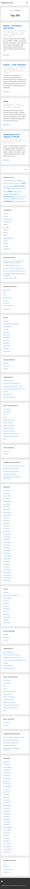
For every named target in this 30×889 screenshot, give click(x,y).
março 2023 (5, 493)
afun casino (5, 466)
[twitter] (2, 881)
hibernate (16, 188)
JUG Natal (5, 391)
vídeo (20, 201)
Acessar (5, 864)
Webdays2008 (23, 201)
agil (4, 180)
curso (8, 183)
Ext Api (4, 417)
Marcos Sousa (6, 334)
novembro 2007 (6, 577)
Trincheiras (5, 368)
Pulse (5, 101)
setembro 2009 (6, 542)
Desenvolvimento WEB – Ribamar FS (11, 323)
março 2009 (5, 547)
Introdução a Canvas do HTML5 (10, 278)
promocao (24, 196)
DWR (24, 183)
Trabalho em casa (21, 198)
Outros (4, 246)
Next (25, 169)
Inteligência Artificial (7, 238)
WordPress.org (6, 872)
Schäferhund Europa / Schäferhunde (11, 476)
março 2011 (5, 528)
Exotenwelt (5, 474)
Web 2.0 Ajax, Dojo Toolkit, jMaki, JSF (11, 433)
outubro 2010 (6, 536)
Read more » (6, 55)
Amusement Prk (6, 468)
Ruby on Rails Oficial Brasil (9, 397)
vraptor (17, 201)
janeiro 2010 (5, 539)
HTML (24, 188)
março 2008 (5, 569)
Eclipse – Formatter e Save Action (17, 466)
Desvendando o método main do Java (11, 265)
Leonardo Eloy (6, 332)
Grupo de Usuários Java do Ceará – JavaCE (12, 386)
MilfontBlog (5, 363)
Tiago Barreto (6, 348)
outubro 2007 (6, 580)
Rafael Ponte (6, 340)
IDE (17, 32)
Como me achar (6, 451)
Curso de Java (6, 303)
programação (19, 196)
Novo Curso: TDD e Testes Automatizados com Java (14, 270)
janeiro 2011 (5, 531)
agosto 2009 (5, 545)
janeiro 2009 (5, 553)
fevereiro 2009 (6, 550)
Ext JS (4, 295)
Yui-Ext (4, 439)
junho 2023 (5, 490)
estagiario (11, 186)
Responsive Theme (21, 885)
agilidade (7, 180)
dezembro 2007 (6, 575)
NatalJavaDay (8, 196)
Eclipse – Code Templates (14, 65)
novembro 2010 (6, 534)
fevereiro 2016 (6, 496)
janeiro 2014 (5, 509)
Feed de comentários (7, 869)
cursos (11, 183)
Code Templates (20, 34)
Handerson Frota (7, 3)
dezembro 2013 (6, 512)
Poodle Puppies (6, 471)
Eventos (22, 186)
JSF (10, 194)
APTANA (7, 143)
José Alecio (5, 329)
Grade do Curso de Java (8, 305)
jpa (8, 194)
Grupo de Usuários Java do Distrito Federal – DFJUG (14, 388)
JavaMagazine (19, 191)
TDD (17, 198)
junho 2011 (5, 523)
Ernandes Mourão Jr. (7, 326)
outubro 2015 (6, 498)
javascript (5, 194)
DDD (14, 183)
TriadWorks (8, 201)
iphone (13, 143)
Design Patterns (6, 221)
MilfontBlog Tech (6, 337)
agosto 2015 (5, 504)
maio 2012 (5, 517)
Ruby (10, 198)
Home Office (21, 188)
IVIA (6, 191)
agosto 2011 (5, 520)
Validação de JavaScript (8, 428)
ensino (7, 186)
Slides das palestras (7, 297)
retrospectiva (6, 198)
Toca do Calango (6, 351)
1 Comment (18, 141)
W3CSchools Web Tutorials (9, 431)
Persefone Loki (6, 366)
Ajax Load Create (7, 409)
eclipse (5, 36)
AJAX (10, 180)
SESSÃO (13, 198)
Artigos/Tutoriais (6, 290)
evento (16, 186)
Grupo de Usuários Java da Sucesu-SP (11, 383)
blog (13, 180)
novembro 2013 (6, 515)
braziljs (15, 180)
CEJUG (19, 180)
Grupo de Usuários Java (8, 380)
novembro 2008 (6, 556)
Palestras (15, 196)
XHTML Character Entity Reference (10, 436)
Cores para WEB (6, 411)
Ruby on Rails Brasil (7, 394)
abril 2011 (5, 526)
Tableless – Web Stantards (9, 425)
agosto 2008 (5, 561)
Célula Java (5, 301)
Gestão (4, 232)
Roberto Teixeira (6, 345)
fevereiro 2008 (6, 572)
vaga (14, 201)
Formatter (10, 36)
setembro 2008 (6, 558)
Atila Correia (5, 321)
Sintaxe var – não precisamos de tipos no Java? (13, 268)
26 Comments (8, 107)
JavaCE (14, 191)
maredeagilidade (15, 194)
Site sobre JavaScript (7, 422)
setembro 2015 (6, 501)
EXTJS (4, 188)
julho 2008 (5, 564)
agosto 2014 (5, 506)
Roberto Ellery (6, 343)
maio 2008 (5, 566)
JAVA (9, 191)
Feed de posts (6, 866)
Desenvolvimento (18, 183)
